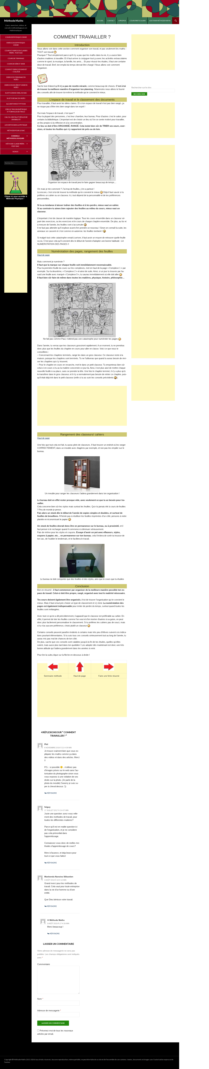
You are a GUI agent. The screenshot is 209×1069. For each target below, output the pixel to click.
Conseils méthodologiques (15, 137)
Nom (40, 998)
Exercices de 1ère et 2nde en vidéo (16, 86)
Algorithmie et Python (16, 104)
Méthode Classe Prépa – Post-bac (15, 145)
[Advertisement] (82, 405)
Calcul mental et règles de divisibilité (16, 118)
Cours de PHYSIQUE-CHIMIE (16, 37)
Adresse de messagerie (49, 1010)
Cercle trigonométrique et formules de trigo (16, 110)
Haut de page (43, 255)
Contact (111, 21)
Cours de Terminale (16, 58)
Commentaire (43, 964)
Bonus (15, 151)
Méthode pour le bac (16, 130)
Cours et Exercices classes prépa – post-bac (16, 52)
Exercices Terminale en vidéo (16, 78)
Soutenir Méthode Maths (159, 21)
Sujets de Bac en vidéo (16, 98)
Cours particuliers (138, 21)
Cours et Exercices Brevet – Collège (16, 70)
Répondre (52, 793)
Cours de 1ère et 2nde (16, 64)
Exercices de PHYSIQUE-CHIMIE (16, 44)
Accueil (100, 21)
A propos (122, 21)
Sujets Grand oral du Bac (16, 93)
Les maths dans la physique (16, 125)
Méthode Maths (13, 20)
